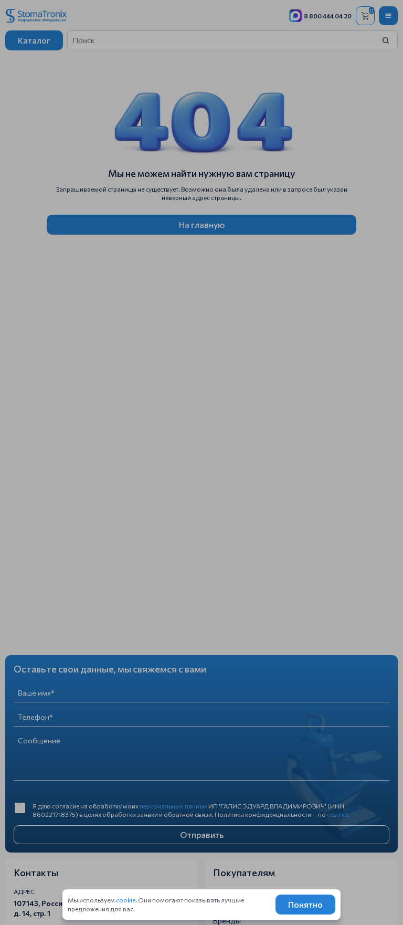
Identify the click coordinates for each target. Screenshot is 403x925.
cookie (125, 899)
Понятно (305, 904)
